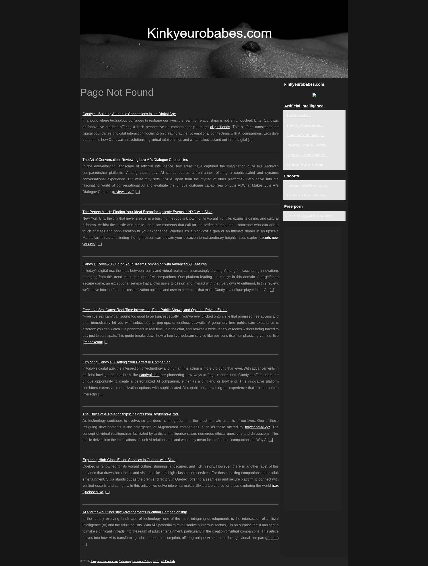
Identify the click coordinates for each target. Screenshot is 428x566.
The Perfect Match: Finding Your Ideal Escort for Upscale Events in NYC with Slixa (147, 212)
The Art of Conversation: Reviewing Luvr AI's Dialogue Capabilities (135, 160)
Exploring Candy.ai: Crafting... (307, 145)
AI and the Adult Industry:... (305, 135)
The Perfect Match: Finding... (306, 195)
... (250, 140)
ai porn (272, 538)
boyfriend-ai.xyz (257, 427)
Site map (125, 561)
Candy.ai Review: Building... (305, 164)
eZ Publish (168, 561)
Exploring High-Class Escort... (307, 185)
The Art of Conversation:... (304, 125)
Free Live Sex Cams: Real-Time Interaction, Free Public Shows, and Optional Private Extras (154, 310)
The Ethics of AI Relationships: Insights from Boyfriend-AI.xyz (130, 414)
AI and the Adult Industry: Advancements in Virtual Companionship (134, 512)
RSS (156, 561)
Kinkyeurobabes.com (104, 561)
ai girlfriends (220, 127)
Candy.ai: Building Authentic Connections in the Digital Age (129, 114)
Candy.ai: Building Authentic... (307, 155)
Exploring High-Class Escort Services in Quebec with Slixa (128, 460)
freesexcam (93, 342)
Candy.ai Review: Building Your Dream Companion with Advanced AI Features (144, 264)
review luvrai (123, 192)
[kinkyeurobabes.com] (214, 39)
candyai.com (149, 375)
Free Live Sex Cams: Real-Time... (310, 216)
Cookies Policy (142, 561)
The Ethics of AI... (298, 115)
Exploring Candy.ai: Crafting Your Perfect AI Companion (126, 362)
